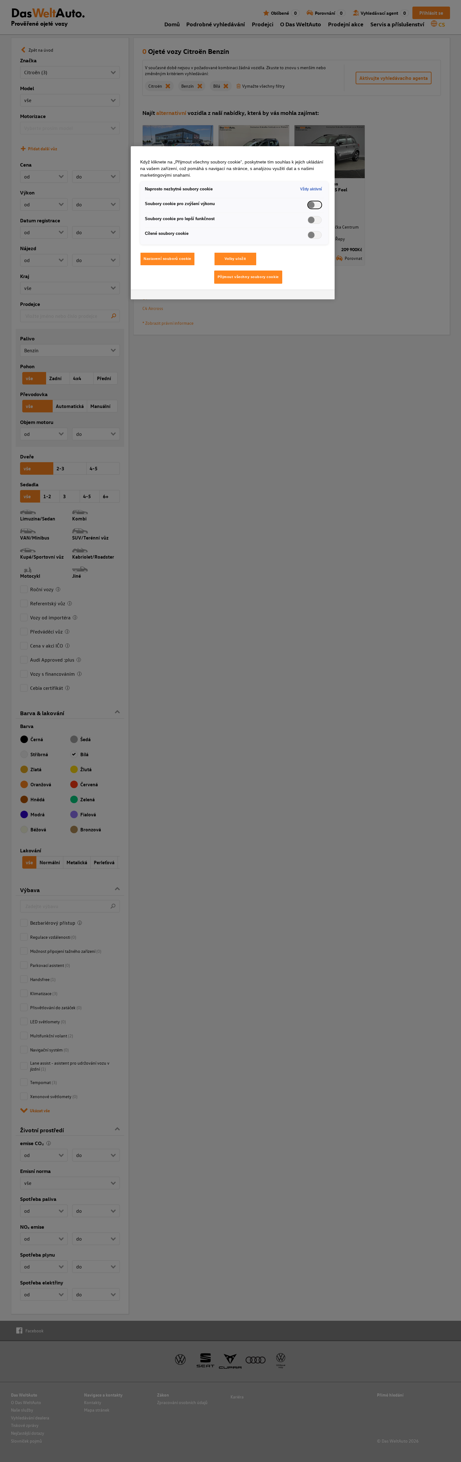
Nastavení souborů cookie (167, 259)
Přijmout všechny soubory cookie (248, 277)
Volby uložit (235, 259)
